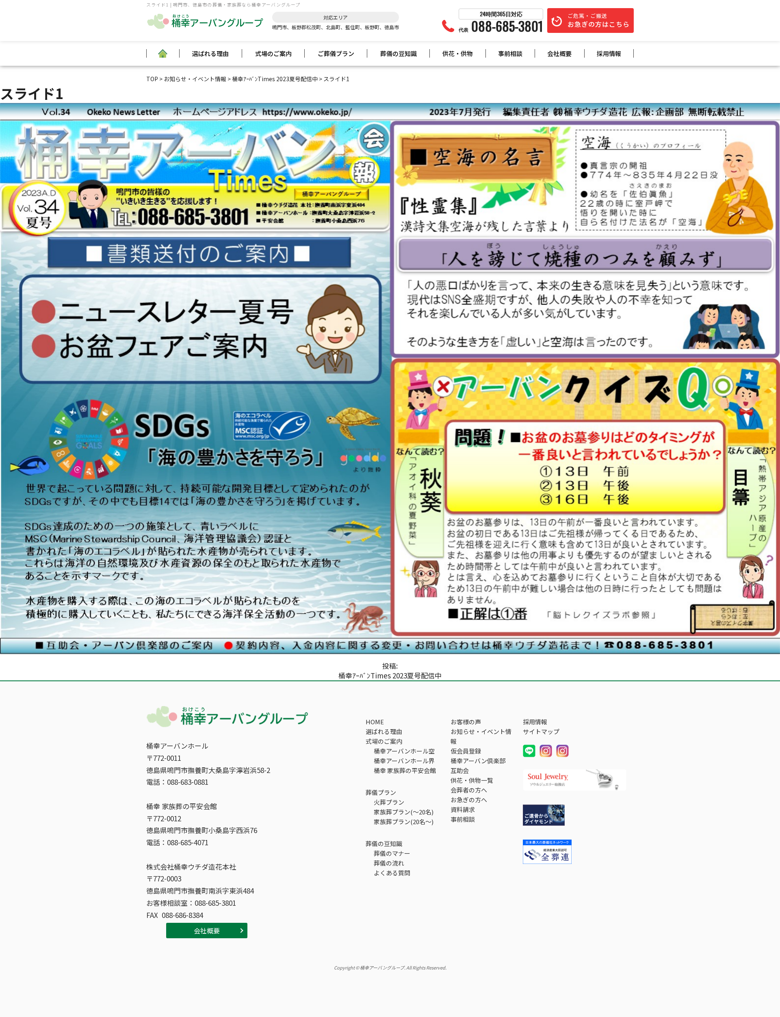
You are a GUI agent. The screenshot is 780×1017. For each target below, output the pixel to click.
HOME (375, 721)
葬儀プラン (381, 792)
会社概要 (559, 53)
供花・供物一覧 (472, 780)
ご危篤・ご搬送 (599, 20)
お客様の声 (466, 721)
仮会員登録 (466, 751)
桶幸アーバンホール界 (404, 760)
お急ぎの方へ (469, 799)
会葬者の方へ (469, 790)
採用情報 (609, 53)
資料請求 (463, 809)
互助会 (460, 770)
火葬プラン (389, 802)
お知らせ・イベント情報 (481, 736)
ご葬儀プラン (336, 53)
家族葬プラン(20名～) (403, 821)
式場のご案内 (273, 53)
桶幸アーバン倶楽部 (478, 760)
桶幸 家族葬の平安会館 (405, 770)
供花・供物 (457, 53)
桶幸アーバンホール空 (404, 751)
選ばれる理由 (210, 53)
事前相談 (510, 53)
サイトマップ (541, 731)
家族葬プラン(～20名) (403, 812)
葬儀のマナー (392, 853)
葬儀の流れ (389, 863)
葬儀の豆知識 (398, 53)
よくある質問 (392, 872)
